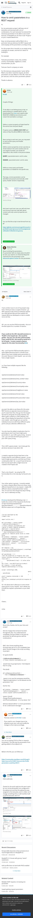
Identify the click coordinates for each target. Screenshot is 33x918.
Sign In (29, 2)
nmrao (9, 90)
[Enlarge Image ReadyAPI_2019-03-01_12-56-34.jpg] (16, 272)
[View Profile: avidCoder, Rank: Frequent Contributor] (3, 737)
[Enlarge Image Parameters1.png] (17, 804)
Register (24, 2)
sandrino (11, 891)
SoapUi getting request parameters (12, 889)
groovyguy (12, 862)
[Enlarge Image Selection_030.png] (16, 193)
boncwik (11, 885)
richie (7, 296)
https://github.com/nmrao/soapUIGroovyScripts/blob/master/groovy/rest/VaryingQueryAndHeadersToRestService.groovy (16, 229)
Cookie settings (16, 910)
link (26, 343)
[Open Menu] (31, 7)
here (15, 113)
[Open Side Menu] (2, 2)
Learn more (12, 905)
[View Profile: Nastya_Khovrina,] (4, 247)
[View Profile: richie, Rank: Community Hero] (3, 297)
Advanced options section (11, 258)
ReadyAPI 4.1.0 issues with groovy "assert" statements (14, 859)
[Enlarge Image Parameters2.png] (17, 822)
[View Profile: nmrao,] (4, 91)
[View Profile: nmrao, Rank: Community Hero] (5, 714)
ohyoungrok (12, 854)
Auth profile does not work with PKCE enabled (15, 865)
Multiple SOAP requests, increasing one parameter (13, 882)
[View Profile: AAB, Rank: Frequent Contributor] (3, 13)
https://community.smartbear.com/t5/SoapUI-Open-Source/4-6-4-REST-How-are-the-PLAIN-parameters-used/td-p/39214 (16, 761)
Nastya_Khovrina (11, 247)
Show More (9, 732)
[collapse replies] (16, 295)
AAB (7, 11)
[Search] (19, 3)
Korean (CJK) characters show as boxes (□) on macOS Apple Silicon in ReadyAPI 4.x (15, 851)
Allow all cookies (16, 914)
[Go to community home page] (10, 2)
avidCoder (8, 736)
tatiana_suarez (13, 867)
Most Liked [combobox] (27, 291)
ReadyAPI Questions (7, 7)
